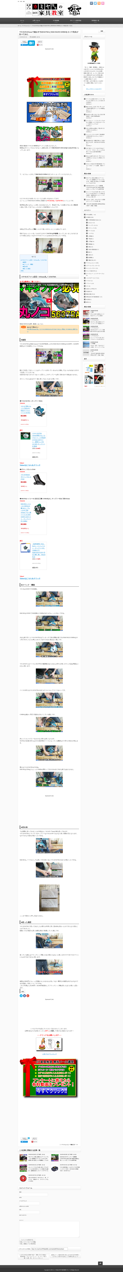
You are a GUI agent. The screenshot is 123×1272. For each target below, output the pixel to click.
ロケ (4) (88, 286)
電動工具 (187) (92, 260)
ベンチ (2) (90, 233)
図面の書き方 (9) (90, 294)
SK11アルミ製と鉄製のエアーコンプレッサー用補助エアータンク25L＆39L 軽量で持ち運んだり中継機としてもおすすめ (95, 180)
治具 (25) (90, 255)
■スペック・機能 (28, 264)
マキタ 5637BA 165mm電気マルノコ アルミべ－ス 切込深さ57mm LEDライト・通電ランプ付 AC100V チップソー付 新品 (39, 440)
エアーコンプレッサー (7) (92, 265)
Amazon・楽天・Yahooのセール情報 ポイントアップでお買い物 (95, 200)
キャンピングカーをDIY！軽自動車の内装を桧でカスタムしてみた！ (95, 135)
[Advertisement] (49, 62)
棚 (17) (90, 252)
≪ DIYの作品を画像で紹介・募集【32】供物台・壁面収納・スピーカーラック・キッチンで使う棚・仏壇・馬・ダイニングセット (33, 1256)
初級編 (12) (91, 244)
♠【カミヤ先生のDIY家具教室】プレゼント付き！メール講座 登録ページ (95, 165)
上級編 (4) (90, 236)
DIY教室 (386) (89, 217)
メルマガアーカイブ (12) (92, 278)
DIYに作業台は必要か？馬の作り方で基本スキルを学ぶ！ (95, 129)
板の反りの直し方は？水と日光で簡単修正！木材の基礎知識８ (95, 115)
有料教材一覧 (95, 21)
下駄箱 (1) (90, 238)
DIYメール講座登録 (75, 21)
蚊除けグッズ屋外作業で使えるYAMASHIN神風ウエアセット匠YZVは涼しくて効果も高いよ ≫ (65, 1255)
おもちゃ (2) (91, 222)
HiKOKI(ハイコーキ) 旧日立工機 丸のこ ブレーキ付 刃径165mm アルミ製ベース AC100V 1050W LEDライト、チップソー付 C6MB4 (26, 512)
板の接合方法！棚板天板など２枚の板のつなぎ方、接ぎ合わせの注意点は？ (95, 142)
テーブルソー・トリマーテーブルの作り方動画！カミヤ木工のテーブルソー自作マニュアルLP (95, 122)
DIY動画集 (56, 21)
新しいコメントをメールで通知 (28, 1242)
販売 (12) (88, 302)
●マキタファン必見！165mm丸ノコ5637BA (34, 260)
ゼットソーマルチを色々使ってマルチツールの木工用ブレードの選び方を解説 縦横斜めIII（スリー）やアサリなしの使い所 (95, 194)
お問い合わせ (36, 21)
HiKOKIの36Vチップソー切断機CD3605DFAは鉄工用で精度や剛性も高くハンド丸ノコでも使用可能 (69, 1158)
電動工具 (72, 1144)
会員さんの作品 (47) (91, 288)
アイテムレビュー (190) (92, 263)
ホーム (22, 21)
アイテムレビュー (26, 25)
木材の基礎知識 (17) (93, 249)
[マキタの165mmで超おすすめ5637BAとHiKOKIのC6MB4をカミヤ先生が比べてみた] (31, 45)
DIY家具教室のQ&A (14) (94, 220)
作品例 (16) (89, 291)
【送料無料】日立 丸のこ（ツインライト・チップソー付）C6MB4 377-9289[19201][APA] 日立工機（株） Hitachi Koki (38, 550)
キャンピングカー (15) (92, 268)
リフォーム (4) (90, 283)
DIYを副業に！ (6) (91, 214)
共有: (22, 271)
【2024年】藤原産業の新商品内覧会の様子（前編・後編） (95, 204)
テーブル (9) (91, 230)
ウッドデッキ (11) (93, 225)
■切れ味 (25, 266)
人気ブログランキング (49, 1054)
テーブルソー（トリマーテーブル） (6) (95, 274)
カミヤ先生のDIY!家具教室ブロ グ (61, 1270)
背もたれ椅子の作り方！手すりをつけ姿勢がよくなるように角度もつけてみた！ (95, 157)
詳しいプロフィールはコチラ (94, 89)
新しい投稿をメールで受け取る (28, 1243)
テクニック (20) (92, 228)
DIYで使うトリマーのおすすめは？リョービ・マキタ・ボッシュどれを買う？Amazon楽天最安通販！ (95, 150)
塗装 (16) (90, 246)
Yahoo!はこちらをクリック (30, 465)
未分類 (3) (88, 299)
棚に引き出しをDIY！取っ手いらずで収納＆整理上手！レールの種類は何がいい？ (95, 108)
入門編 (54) (91, 241)
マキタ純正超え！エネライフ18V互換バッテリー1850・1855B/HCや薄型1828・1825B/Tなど (70, 1169)
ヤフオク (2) (89, 280)
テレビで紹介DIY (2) (91, 271)
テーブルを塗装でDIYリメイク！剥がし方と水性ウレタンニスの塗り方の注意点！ (95, 100)
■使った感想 (26, 268)
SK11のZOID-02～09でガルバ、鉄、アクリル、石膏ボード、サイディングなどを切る (38, 1179)
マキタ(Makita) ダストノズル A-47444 (26, 477)
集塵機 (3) (90, 257)
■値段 (24, 262)
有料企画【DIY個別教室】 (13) (94, 296)
